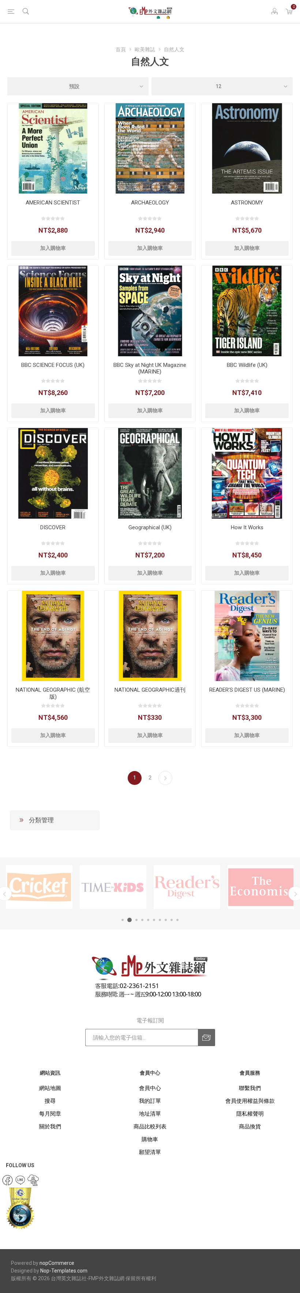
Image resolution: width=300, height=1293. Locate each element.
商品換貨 (250, 1126)
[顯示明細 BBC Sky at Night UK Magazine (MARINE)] (150, 311)
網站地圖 (50, 1088)
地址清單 (150, 1113)
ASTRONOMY (247, 202)
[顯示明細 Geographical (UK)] (150, 473)
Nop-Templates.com (63, 1271)
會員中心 (150, 1088)
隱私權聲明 (250, 1113)
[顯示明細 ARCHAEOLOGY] (150, 148)
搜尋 (50, 1101)
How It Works (247, 527)
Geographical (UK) (150, 527)
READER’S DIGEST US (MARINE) (247, 690)
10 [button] (177, 920)
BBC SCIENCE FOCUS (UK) (53, 365)
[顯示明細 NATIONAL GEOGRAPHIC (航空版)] (53, 636)
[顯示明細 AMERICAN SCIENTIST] (53, 148)
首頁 (121, 49)
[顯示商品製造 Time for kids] (39, 887)
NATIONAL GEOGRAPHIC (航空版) (53, 693)
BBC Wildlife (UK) (247, 365)
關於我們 (50, 1126)
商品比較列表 (150, 1126)
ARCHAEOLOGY (150, 202)
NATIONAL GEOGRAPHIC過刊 (150, 690)
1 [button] (122, 920)
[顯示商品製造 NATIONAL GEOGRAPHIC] (261, 887)
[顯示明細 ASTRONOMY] (247, 148)
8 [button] (166, 920)
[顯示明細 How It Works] (247, 473)
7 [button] (160, 920)
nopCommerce (57, 1263)
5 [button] (148, 920)
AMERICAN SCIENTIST (53, 202)
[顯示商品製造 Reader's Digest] (113, 887)
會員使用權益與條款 (250, 1101)
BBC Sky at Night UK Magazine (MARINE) (149, 368)
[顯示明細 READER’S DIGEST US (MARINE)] (247, 636)
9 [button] (171, 920)
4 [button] (142, 920)
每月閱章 (50, 1113)
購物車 (150, 1139)
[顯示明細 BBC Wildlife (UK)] (247, 311)
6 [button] (154, 920)
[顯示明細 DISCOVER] (53, 473)
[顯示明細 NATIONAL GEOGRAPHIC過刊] (150, 636)
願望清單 (150, 1152)
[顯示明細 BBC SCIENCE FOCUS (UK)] (53, 311)
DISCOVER (52, 527)
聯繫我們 (250, 1088)
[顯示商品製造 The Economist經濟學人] (187, 887)
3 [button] (135, 920)
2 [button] (128, 920)
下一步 (165, 778)
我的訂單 (150, 1101)
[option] (39, 887)
